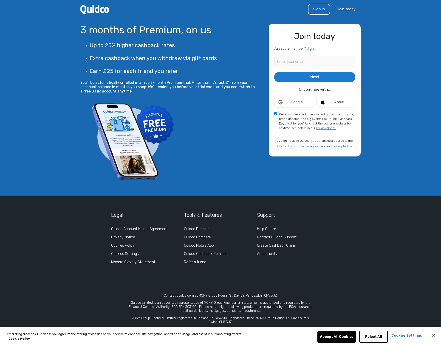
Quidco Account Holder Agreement (301, 146)
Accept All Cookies (336, 337)
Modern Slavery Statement (133, 262)
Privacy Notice (326, 128)
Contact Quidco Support (277, 237)
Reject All (373, 337)
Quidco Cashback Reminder (206, 253)
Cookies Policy (123, 245)
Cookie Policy (19, 338)
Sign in (319, 9)
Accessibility (267, 253)
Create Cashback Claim (276, 245)
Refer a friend (195, 262)
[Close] (434, 335)
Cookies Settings (125, 253)
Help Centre (266, 229)
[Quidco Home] (94, 9)
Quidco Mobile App (199, 245)
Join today (346, 9)
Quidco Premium (197, 229)
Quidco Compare (197, 237)
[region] (220, 335)
